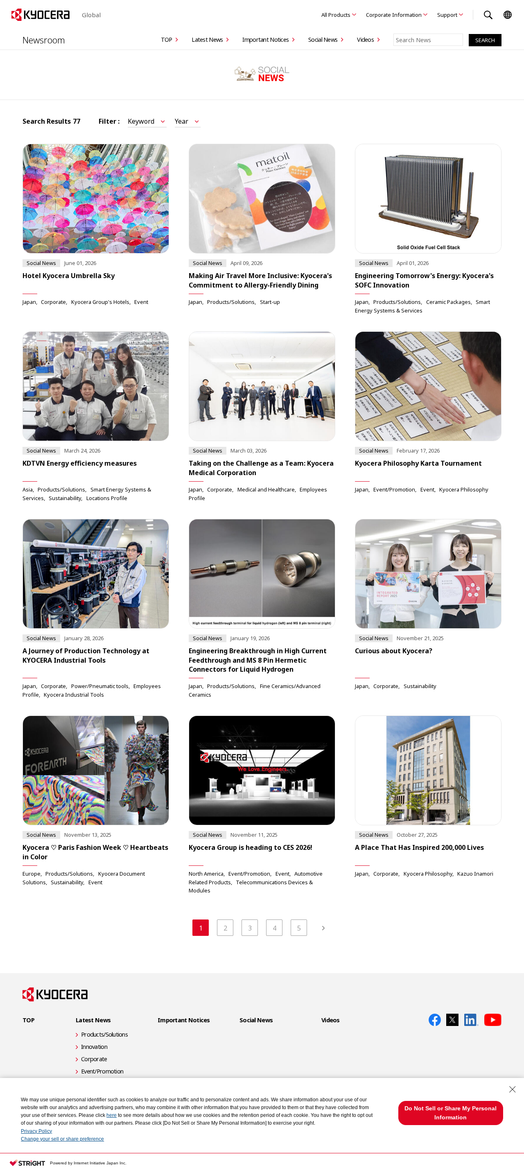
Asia (28, 489)
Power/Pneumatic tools (100, 686)
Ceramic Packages (448, 302)
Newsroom (44, 40)
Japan (29, 302)
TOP (166, 39)
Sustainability (65, 498)
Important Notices (265, 39)
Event (141, 302)
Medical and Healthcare (266, 489)
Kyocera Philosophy (463, 489)
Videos (365, 39)
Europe (32, 873)
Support (447, 14)
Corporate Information (394, 14)
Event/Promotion (394, 489)
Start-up (270, 302)
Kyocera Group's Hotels (100, 302)
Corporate (53, 302)
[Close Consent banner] (513, 1089)
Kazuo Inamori (475, 873)
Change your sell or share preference (62, 1139)
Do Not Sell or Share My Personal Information (450, 1113)
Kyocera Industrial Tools (74, 694)
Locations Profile (106, 498)
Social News (322, 39)
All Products (335, 14)
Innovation (94, 1047)
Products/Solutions (231, 302)
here (111, 1115)
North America (206, 873)
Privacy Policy (36, 1131)
